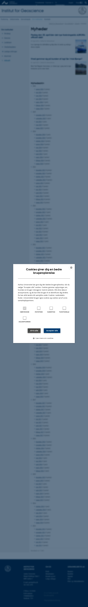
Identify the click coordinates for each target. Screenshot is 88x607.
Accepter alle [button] (52, 331)
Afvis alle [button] (34, 331)
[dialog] (44, 303)
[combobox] (71, 267)
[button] (44, 338)
